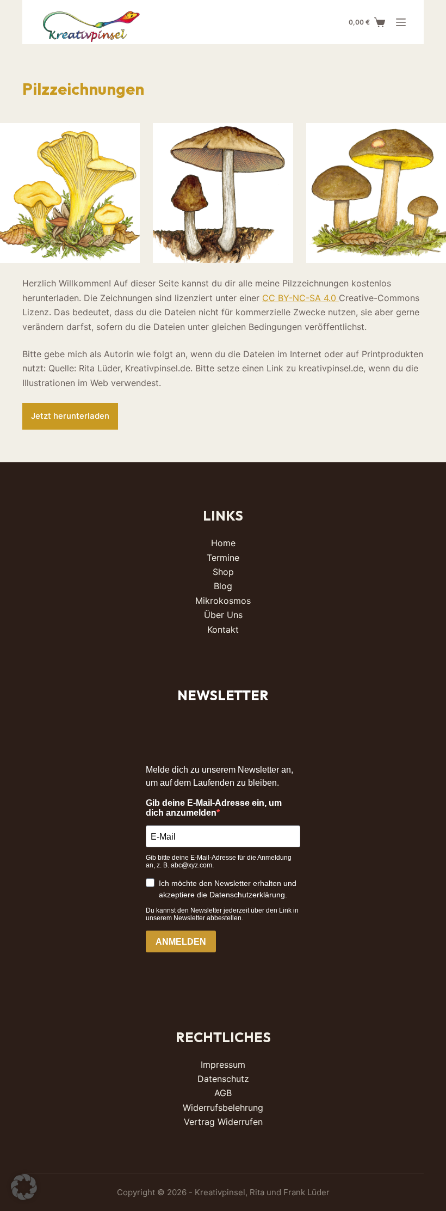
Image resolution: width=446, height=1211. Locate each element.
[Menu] (401, 22)
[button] (24, 1187)
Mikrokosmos (223, 600)
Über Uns (223, 614)
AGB (223, 1092)
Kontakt (223, 629)
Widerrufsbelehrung (223, 1107)
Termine (223, 557)
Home (223, 542)
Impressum (223, 1064)
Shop (223, 571)
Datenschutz (223, 1078)
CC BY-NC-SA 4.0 (300, 297)
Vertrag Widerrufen (223, 1121)
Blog (223, 585)
